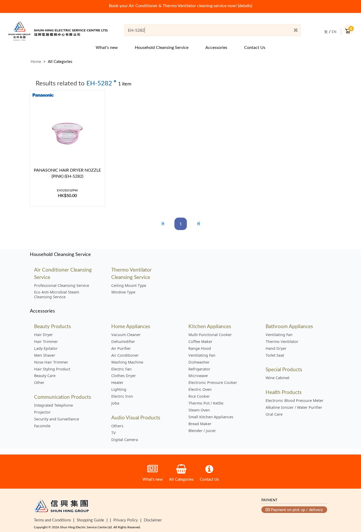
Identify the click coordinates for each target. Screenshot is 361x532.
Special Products (284, 369)
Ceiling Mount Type (128, 285)
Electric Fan (121, 369)
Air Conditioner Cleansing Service (63, 273)
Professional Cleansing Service (61, 285)
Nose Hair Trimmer (51, 362)
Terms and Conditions (52, 519)
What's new (107, 47)
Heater (117, 382)
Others (117, 426)
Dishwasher (199, 362)
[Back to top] (348, 501)
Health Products (284, 392)
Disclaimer (153, 519)
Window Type (123, 292)
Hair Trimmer (46, 341)
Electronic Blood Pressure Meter (294, 400)
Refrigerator (199, 369)
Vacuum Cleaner (126, 334)
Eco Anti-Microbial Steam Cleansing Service (56, 294)
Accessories (216, 47)
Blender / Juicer (202, 430)
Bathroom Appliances (289, 326)
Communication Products (62, 396)
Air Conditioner (125, 355)
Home (36, 61)
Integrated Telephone (53, 405)
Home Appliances (130, 326)
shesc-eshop (58, 31)
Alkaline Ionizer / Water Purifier (294, 407)
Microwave (198, 375)
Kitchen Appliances (209, 326)
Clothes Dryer (123, 375)
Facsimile (42, 426)
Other (39, 382)
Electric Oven (200, 389)
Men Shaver (44, 355)
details (245, 5)
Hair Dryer (43, 334)
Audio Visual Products (135, 417)
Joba (115, 403)
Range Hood (199, 348)
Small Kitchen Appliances (210, 417)
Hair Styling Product (52, 369)
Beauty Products (52, 326)
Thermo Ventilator (282, 341)
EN (334, 31)
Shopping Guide (90, 519)
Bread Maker (199, 423)
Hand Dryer (276, 348)
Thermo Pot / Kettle (205, 403)
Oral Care (274, 414)
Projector (42, 412)
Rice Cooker (199, 396)
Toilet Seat (275, 355)
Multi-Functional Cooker (210, 334)
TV (113, 432)
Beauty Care (44, 375)
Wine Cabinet (277, 377)
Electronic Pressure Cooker (212, 382)
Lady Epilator (46, 348)
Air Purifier (121, 348)
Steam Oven (199, 410)
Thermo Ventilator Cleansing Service (131, 273)
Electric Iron (122, 396)
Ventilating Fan (201, 355)
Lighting (118, 389)
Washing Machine (127, 362)
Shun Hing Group (61, 507)
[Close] (295, 30)
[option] (180, 5)
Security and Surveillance (56, 419)
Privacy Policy (125, 519)
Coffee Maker (200, 341)
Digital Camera (124, 439)
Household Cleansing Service (161, 47)
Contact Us (254, 47)
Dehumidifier (123, 341)
